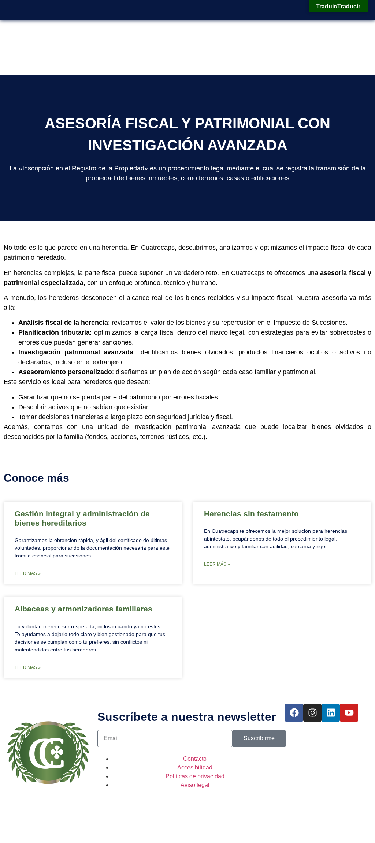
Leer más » (28, 573)
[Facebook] (294, 713)
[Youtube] (349, 713)
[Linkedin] (331, 713)
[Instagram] (312, 713)
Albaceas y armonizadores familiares (83, 609)
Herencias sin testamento (251, 513)
